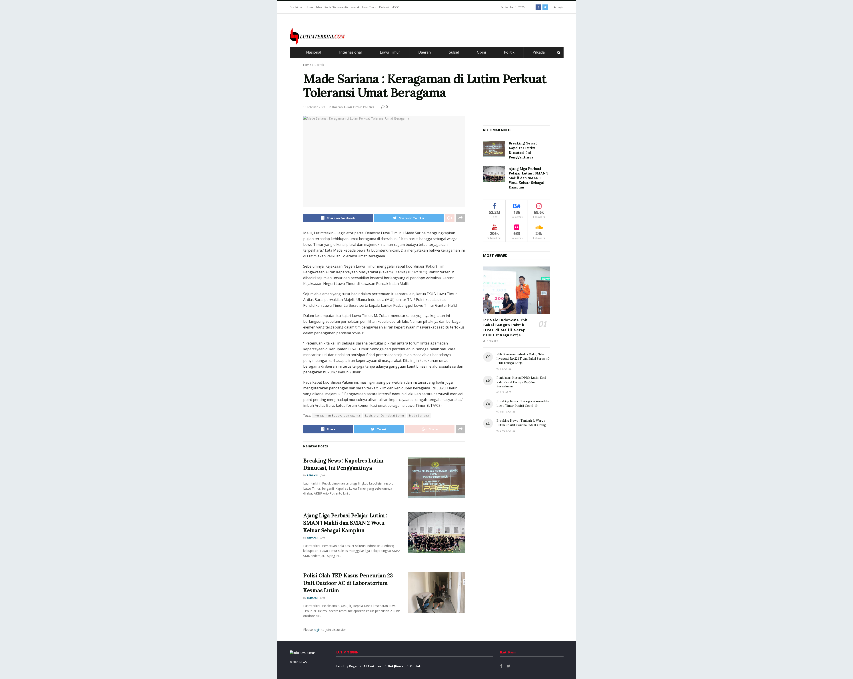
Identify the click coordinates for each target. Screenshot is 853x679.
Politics (368, 107)
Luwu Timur (369, 7)
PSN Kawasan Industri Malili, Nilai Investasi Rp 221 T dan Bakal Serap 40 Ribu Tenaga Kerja (523, 358)
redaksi (312, 475)
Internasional (350, 52)
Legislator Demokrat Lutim (384, 415)
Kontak (355, 7)
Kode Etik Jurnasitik (336, 7)
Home (309, 7)
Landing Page (346, 666)
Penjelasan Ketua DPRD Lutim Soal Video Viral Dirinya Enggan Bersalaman (521, 382)
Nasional (313, 52)
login (317, 629)
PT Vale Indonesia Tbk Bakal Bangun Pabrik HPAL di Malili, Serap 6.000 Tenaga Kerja (505, 327)
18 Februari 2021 (314, 107)
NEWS (303, 662)
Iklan (319, 7)
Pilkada (539, 52)
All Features (372, 666)
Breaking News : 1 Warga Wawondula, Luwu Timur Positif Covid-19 (522, 403)
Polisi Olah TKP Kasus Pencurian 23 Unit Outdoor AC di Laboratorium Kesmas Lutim (348, 583)
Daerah (424, 52)
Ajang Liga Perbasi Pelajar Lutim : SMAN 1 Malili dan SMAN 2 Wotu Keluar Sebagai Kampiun (345, 523)
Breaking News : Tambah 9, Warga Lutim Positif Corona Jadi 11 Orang (521, 423)
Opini (481, 52)
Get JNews (395, 666)
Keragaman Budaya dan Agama (337, 415)
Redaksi (384, 7)
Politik (509, 52)
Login (560, 7)
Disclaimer (296, 7)
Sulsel (454, 52)
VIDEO (395, 7)
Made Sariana (419, 415)
